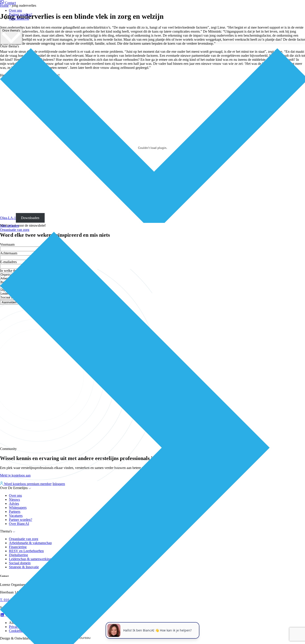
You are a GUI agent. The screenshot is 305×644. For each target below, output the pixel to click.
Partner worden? (20, 14)
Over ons (15, 10)
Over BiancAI (19, 18)
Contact (10, 3)
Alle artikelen (9, 226)
